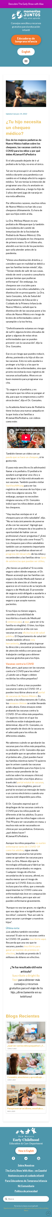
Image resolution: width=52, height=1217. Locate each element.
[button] (26, 61)
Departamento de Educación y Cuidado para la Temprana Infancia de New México (26, 1209)
